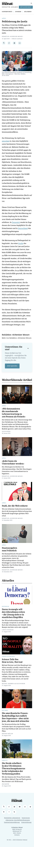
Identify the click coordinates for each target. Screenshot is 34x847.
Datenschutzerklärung (12, 822)
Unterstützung (26, 822)
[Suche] (31, 3)
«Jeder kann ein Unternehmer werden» (13, 462)
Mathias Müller (7, 733)
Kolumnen (28, 11)
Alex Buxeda (6, 431)
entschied (5, 141)
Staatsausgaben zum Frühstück (9, 549)
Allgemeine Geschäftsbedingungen (18, 820)
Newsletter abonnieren (12, 818)
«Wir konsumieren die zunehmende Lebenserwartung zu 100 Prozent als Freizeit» (13, 412)
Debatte (5, 760)
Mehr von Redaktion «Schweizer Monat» (17, 338)
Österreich (16, 222)
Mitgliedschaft (25, 7)
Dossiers (18, 11)
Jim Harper (5, 784)
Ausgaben (14, 7)
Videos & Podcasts (8, 656)
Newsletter (6, 7)
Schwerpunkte (7, 11)
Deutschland (23, 228)
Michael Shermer (8, 683)
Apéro (4, 18)
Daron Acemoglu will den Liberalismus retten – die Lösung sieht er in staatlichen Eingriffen (13, 613)
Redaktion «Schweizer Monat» (12, 36)
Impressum (26, 818)
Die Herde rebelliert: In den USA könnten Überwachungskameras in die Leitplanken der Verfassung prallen (13, 768)
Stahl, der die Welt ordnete (15, 506)
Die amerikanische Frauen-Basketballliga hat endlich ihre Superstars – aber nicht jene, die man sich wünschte (15, 717)
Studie (20, 243)
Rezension (5, 606)
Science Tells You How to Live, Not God (12, 660)
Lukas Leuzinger (8, 629)
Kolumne (5, 710)
